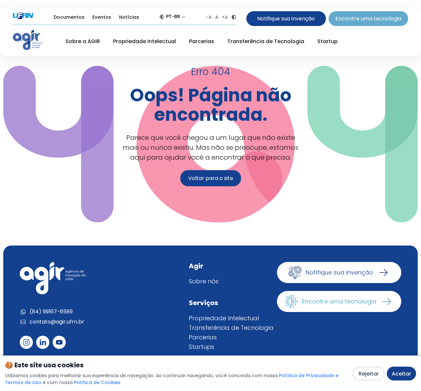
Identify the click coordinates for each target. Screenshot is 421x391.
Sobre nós (203, 281)
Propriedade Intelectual (144, 41)
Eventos (101, 17)
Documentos (69, 17)
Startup (327, 41)
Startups (201, 347)
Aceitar (401, 374)
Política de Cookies (97, 382)
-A (209, 17)
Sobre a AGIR (82, 41)
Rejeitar (369, 374)
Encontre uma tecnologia (368, 18)
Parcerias (201, 41)
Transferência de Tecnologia (265, 41)
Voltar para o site (210, 178)
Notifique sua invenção (286, 18)
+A (225, 17)
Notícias (129, 17)
